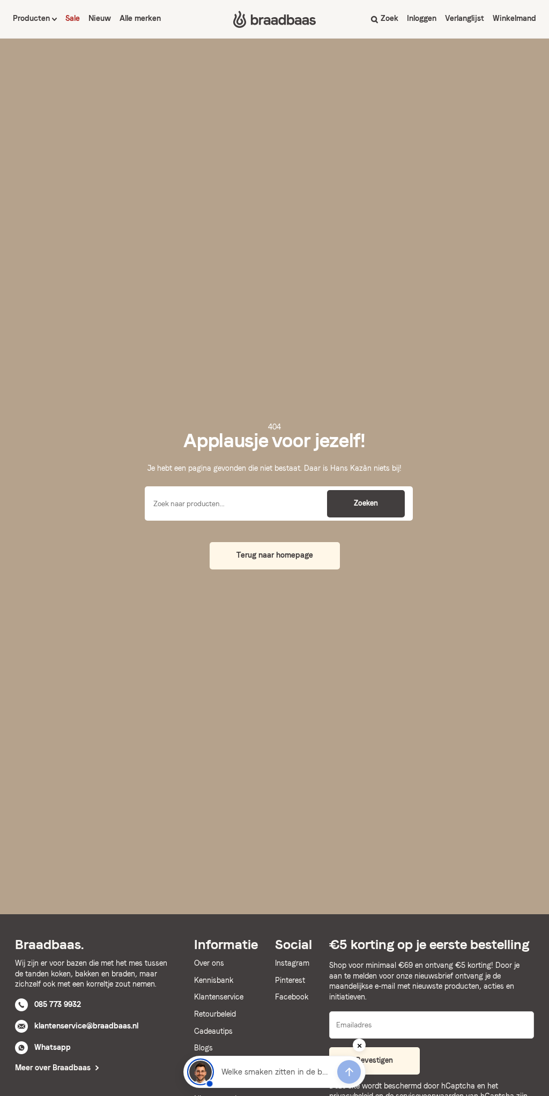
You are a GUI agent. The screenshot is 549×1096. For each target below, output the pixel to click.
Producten (32, 18)
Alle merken (140, 18)
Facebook (291, 997)
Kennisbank (213, 980)
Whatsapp (52, 1047)
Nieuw (99, 18)
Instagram (292, 963)
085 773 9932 (57, 1004)
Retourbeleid (215, 1014)
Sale (72, 18)
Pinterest (290, 980)
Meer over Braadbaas (54, 1067)
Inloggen (421, 18)
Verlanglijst (464, 18)
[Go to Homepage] (274, 19)
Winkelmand (514, 18)
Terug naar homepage (274, 555)
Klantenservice (218, 997)
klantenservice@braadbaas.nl (86, 1025)
